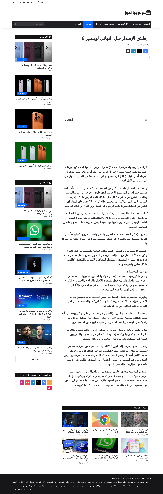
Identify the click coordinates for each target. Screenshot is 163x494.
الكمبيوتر (113, 486)
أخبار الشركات (40, 482)
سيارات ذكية (30, 482)
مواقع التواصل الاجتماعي (66, 482)
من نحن (25, 486)
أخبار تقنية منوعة (53, 486)
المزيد (79, 24)
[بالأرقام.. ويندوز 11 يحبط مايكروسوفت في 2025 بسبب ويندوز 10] (75, 445)
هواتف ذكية (137, 24)
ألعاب (15, 482)
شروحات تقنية (109, 24)
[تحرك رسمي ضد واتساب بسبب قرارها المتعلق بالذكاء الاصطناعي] (105, 445)
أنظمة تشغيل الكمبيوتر (100, 486)
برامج (89, 486)
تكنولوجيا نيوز (142, 44)
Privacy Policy (41, 486)
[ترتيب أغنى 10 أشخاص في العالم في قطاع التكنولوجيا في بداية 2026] (134, 419)
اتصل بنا (32, 486)
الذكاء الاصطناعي (123, 24)
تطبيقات (109, 482)
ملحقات (75, 486)
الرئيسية (147, 24)
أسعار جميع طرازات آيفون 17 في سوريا (34, 165)
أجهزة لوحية (135, 486)
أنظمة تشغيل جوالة (120, 482)
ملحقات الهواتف (66, 486)
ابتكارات (21, 482)
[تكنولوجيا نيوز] (138, 13)
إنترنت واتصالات (81, 482)
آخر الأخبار (87, 24)
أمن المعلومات (51, 482)
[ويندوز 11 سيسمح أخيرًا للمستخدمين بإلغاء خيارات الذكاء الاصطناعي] (75, 419)
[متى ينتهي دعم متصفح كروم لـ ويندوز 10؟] (105, 419)
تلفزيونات (83, 486)
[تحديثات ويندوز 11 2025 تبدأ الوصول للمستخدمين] (134, 445)
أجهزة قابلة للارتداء (123, 486)
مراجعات (98, 24)
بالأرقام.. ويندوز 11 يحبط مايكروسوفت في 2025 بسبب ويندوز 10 (75, 458)
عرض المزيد (34, 359)
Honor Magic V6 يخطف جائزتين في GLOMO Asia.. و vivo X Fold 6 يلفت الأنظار (35, 314)
